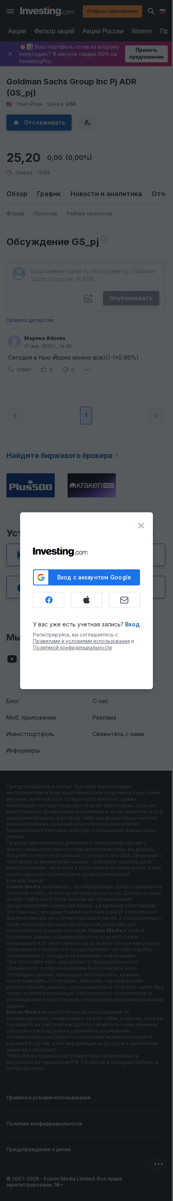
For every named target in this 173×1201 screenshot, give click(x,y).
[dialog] (86, 600)
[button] (103, 11)
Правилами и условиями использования (81, 641)
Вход (132, 624)
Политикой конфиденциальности (72, 647)
